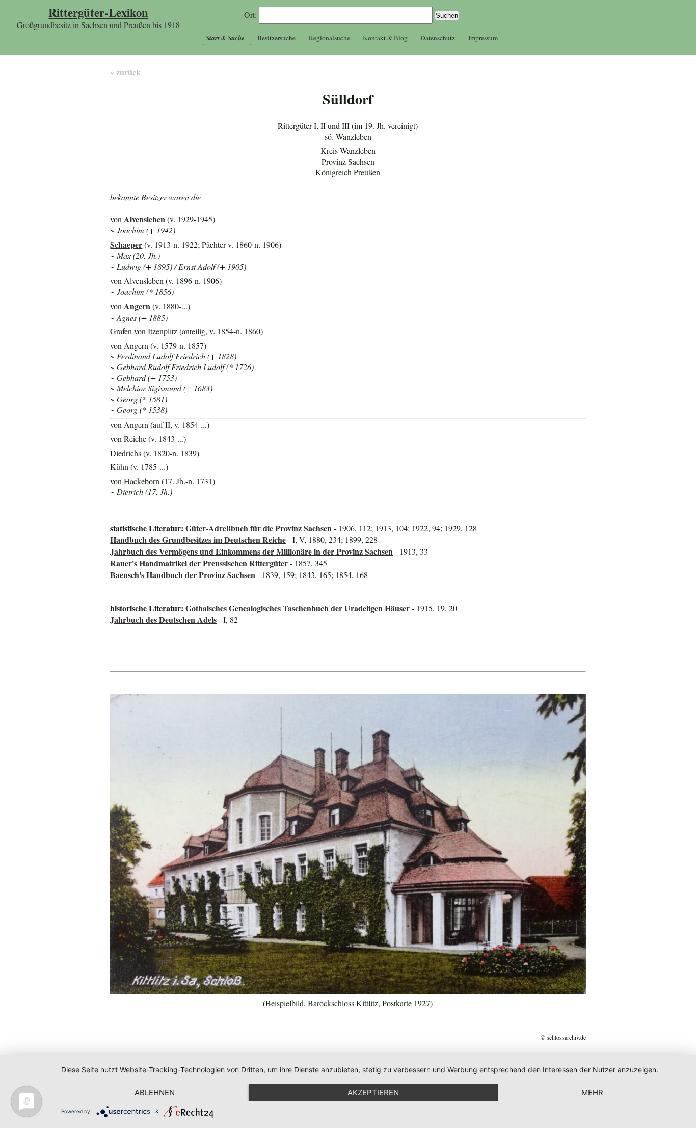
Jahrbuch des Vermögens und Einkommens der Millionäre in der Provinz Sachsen (251, 551)
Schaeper (126, 244)
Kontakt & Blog (385, 37)
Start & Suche (225, 37)
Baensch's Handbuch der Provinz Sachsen (182, 575)
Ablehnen (155, 1092)
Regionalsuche (329, 37)
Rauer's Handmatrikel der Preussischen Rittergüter (199, 563)
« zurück (125, 72)
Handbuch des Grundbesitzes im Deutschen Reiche (198, 539)
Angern (137, 306)
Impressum (483, 37)
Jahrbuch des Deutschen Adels (163, 619)
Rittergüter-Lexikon (98, 12)
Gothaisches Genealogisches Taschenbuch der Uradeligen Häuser (297, 608)
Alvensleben (144, 219)
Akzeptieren (373, 1092)
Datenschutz (437, 37)
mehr (592, 1092)
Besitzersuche (276, 37)
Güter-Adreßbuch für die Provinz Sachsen (258, 528)
